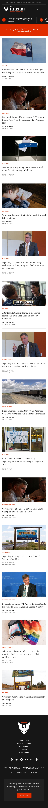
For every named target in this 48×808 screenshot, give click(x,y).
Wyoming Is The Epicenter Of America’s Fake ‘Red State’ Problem (22, 557)
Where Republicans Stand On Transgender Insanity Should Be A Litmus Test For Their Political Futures (21, 654)
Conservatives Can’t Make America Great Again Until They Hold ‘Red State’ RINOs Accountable (23, 71)
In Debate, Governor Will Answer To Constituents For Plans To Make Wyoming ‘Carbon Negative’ (24, 605)
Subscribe (24, 795)
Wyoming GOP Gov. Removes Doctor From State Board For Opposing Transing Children (23, 365)
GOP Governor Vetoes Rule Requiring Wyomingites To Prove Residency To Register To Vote (23, 461)
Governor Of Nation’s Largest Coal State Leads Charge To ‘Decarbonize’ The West (22, 510)
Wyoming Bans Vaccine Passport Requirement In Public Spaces (23, 698)
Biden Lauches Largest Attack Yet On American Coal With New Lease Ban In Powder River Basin (23, 412)
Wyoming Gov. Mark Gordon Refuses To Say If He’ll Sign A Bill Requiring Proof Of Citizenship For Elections (23, 265)
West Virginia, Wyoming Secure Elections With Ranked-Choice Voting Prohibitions (23, 169)
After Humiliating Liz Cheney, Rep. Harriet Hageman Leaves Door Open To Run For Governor (21, 316)
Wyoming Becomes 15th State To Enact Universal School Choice (24, 216)
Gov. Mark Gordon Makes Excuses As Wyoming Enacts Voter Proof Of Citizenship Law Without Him (23, 120)
